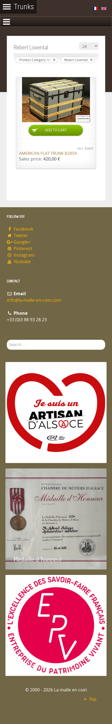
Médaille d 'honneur (38, 559)
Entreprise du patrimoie (43, 665)
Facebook (23, 229)
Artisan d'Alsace (33, 452)
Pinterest (22, 248)
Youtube (22, 261)
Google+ (22, 242)
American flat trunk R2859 (48, 153)
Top (92, 699)
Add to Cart (56, 130)
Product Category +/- (35, 60)
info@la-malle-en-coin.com (34, 300)
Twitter (20, 235)
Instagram (24, 255)
